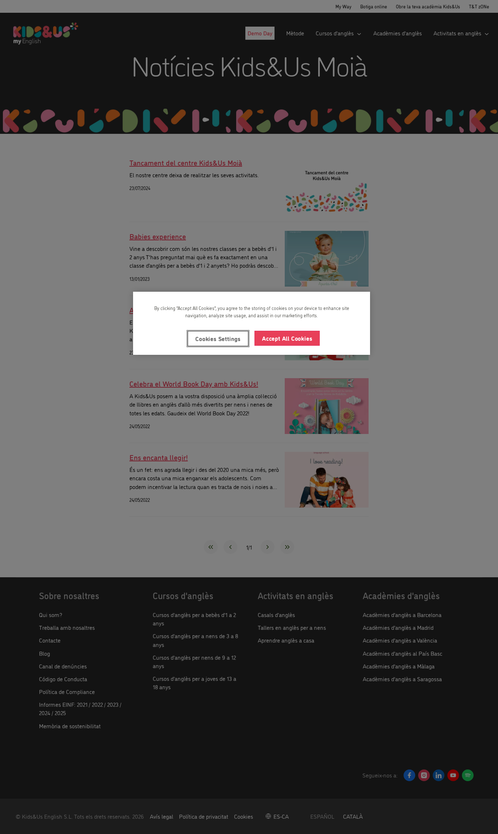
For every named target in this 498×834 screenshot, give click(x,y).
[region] (251, 323)
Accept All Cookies (287, 338)
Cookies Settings (218, 338)
